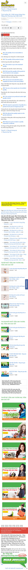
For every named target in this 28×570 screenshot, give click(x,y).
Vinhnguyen (9, 21)
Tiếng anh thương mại (12, 9)
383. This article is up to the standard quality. (13, 65)
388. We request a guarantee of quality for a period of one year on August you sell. (14, 105)
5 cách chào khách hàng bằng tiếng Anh (18, 268)
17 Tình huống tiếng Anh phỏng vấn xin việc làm (14, 478)
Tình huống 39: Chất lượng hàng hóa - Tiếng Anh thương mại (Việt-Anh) (13, 15)
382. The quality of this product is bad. (13, 59)
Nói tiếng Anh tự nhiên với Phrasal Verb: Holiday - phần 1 (17, 278)
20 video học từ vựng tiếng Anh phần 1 (14, 459)
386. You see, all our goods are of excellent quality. (14, 89)
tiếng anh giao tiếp (18, 210)
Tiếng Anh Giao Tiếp (6, 10)
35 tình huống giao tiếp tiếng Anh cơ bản (14, 419)
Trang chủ (3, 9)
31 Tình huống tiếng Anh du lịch (14, 439)
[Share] (2, 526)
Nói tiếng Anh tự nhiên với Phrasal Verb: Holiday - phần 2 (17, 287)
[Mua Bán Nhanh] (14, 556)
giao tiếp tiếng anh (8, 210)
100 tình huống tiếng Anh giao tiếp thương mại (14, 518)
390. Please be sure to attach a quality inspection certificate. (13, 122)
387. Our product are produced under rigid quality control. (14, 97)
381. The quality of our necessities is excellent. (13, 53)
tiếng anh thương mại (15, 212)
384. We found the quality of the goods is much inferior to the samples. (14, 72)
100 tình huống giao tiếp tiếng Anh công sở (14, 498)
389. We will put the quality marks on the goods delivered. (14, 114)
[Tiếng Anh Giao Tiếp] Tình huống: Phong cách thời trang (16, 304)
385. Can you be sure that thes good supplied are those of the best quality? (13, 80)
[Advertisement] (14, 159)
